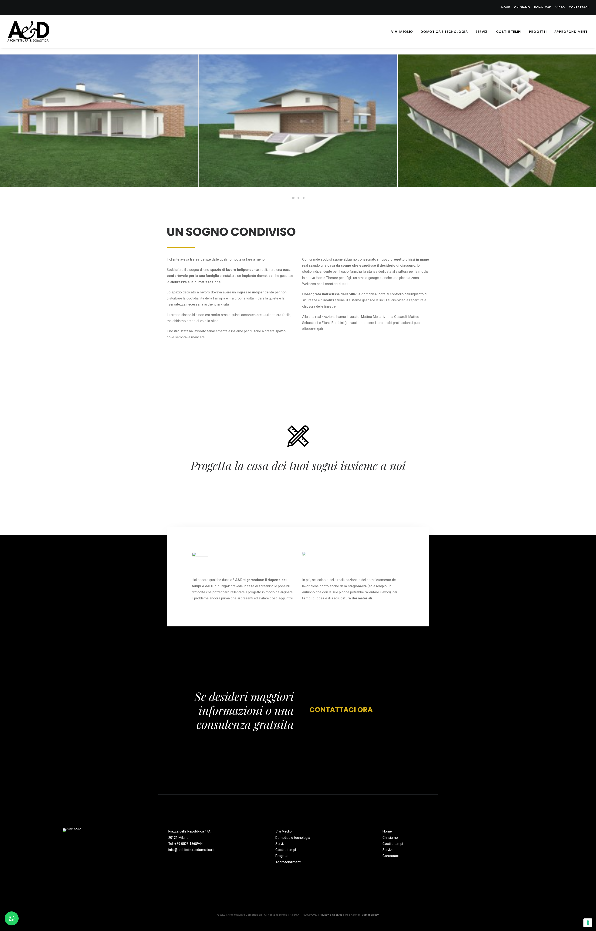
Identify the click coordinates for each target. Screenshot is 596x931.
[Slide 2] (298, 198)
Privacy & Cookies (330, 914)
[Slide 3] (303, 198)
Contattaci (579, 7)
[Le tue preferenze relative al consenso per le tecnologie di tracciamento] (587, 922)
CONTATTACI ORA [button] (341, 710)
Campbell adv (370, 914)
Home (505, 7)
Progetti (538, 31)
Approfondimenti (571, 31)
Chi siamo (522, 7)
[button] (492, 832)
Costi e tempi (509, 31)
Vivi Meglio (402, 31)
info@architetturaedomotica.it (191, 850)
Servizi (482, 31)
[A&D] (28, 31)
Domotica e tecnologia (444, 31)
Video (560, 7)
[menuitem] (506, 7)
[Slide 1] (293, 198)
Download (542, 7)
